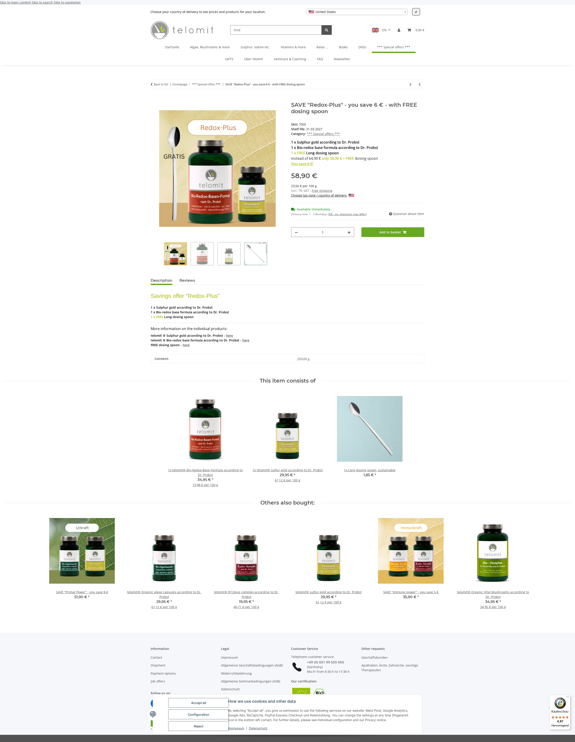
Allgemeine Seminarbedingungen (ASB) (250, 681)
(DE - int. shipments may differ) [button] (347, 214)
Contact (156, 657)
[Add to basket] (154, 99)
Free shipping (322, 190)
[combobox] (357, 12)
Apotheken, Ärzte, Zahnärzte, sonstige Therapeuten (389, 667)
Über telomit (253, 59)
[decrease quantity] (296, 232)
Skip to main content (16, 2)
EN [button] (384, 30)
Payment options (163, 673)
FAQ (320, 59)
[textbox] (357, 12)
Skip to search (43, 2)
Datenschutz (258, 728)
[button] (399, 30)
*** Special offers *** (323, 134)
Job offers (158, 681)
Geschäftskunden (374, 657)
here (229, 335)
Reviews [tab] (187, 280)
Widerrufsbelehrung (236, 673)
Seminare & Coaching (290, 59)
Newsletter (342, 59)
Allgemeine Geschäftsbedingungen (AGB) (252, 665)
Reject (198, 726)
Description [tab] (161, 280)
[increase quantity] (349, 232)
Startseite (172, 47)
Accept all (198, 703)
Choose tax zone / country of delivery (319, 195)
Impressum (236, 728)
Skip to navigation (67, 2)
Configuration (198, 714)
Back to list (161, 84)
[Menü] (568, 697)
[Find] (326, 30)
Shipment (158, 665)
